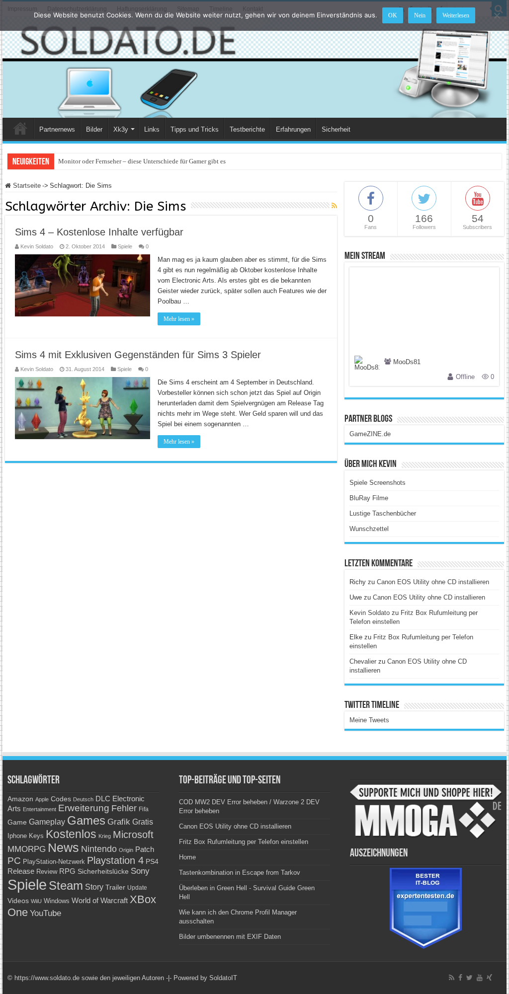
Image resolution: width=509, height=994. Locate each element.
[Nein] (497, 15)
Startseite (26, 185)
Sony (140, 871)
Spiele (125, 246)
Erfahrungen (293, 129)
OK (392, 15)
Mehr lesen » (179, 318)
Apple (42, 799)
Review (46, 871)
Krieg (104, 836)
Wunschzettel (369, 529)
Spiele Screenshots (377, 482)
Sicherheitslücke (103, 871)
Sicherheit (336, 129)
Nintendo (99, 849)
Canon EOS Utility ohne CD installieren (433, 582)
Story (94, 887)
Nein (419, 15)
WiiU (36, 901)
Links (152, 129)
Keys (36, 836)
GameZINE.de (370, 434)
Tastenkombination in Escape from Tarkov (239, 872)
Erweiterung (83, 808)
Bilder (94, 129)
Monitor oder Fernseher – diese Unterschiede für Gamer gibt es (142, 161)
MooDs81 (407, 362)
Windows (57, 901)
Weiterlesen (455, 15)
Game (17, 822)
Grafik (118, 822)
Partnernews (57, 129)
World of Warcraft (100, 901)
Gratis (142, 821)
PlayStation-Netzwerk (54, 861)
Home (20, 128)
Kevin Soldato (36, 246)
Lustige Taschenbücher (382, 513)
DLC (102, 799)
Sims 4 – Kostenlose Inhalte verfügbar (99, 232)
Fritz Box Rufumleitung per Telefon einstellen (243, 841)
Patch (144, 849)
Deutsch (83, 799)
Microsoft (133, 834)
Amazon (20, 799)
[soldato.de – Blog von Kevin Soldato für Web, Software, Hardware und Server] (254, 67)
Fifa (144, 809)
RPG (67, 871)
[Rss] (451, 978)
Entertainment (39, 809)
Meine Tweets (369, 720)
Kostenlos (71, 834)
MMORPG (26, 849)
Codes (61, 799)
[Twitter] (469, 978)
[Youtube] (480, 978)
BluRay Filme (368, 498)
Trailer (115, 887)
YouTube (45, 913)
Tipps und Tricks (194, 129)
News (63, 847)
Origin (126, 850)
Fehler (124, 808)
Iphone (17, 836)
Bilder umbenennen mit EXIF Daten (230, 936)
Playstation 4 (115, 860)
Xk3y (120, 129)
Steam (66, 885)
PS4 (152, 861)
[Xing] (489, 978)
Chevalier (362, 661)
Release (20, 871)
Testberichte (247, 129)
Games (86, 820)
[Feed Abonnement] (334, 206)
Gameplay (47, 822)
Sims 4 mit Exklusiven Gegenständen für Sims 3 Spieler (138, 354)
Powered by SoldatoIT (205, 978)
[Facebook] (460, 978)
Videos (18, 901)
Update (137, 887)
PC (14, 860)
